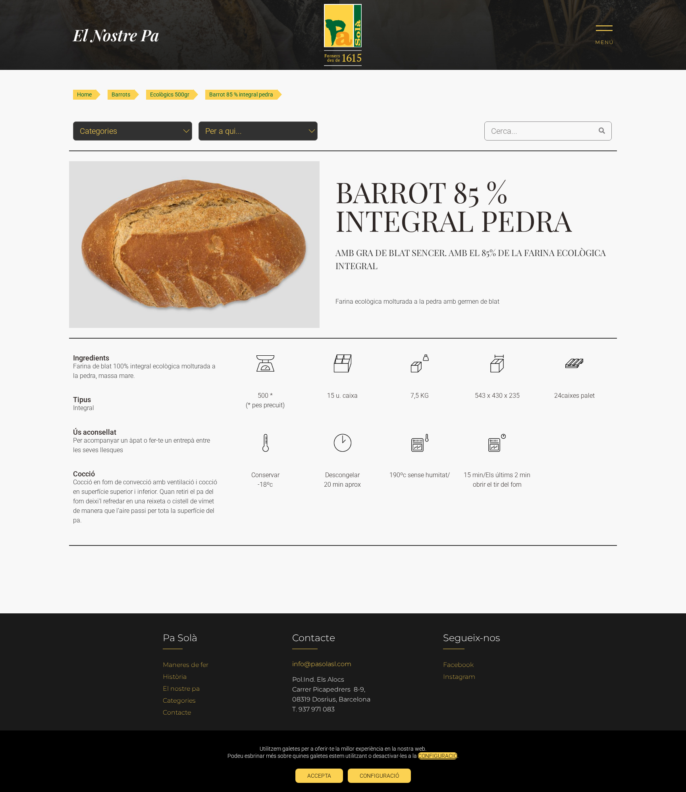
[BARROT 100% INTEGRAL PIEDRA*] (194, 244)
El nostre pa (181, 688)
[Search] (601, 131)
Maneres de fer (185, 665)
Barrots (121, 94)
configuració (437, 756)
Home (84, 94)
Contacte (177, 712)
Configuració (379, 776)
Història (175, 676)
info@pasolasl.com (321, 664)
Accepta (319, 776)
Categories (179, 700)
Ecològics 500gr (169, 94)
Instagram (459, 676)
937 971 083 (317, 709)
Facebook (458, 665)
